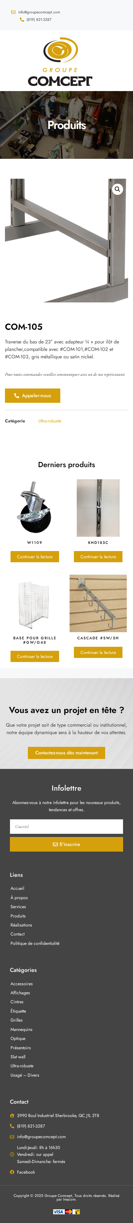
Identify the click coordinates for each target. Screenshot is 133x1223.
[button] (9, 60)
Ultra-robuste (49, 421)
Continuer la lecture (35, 557)
